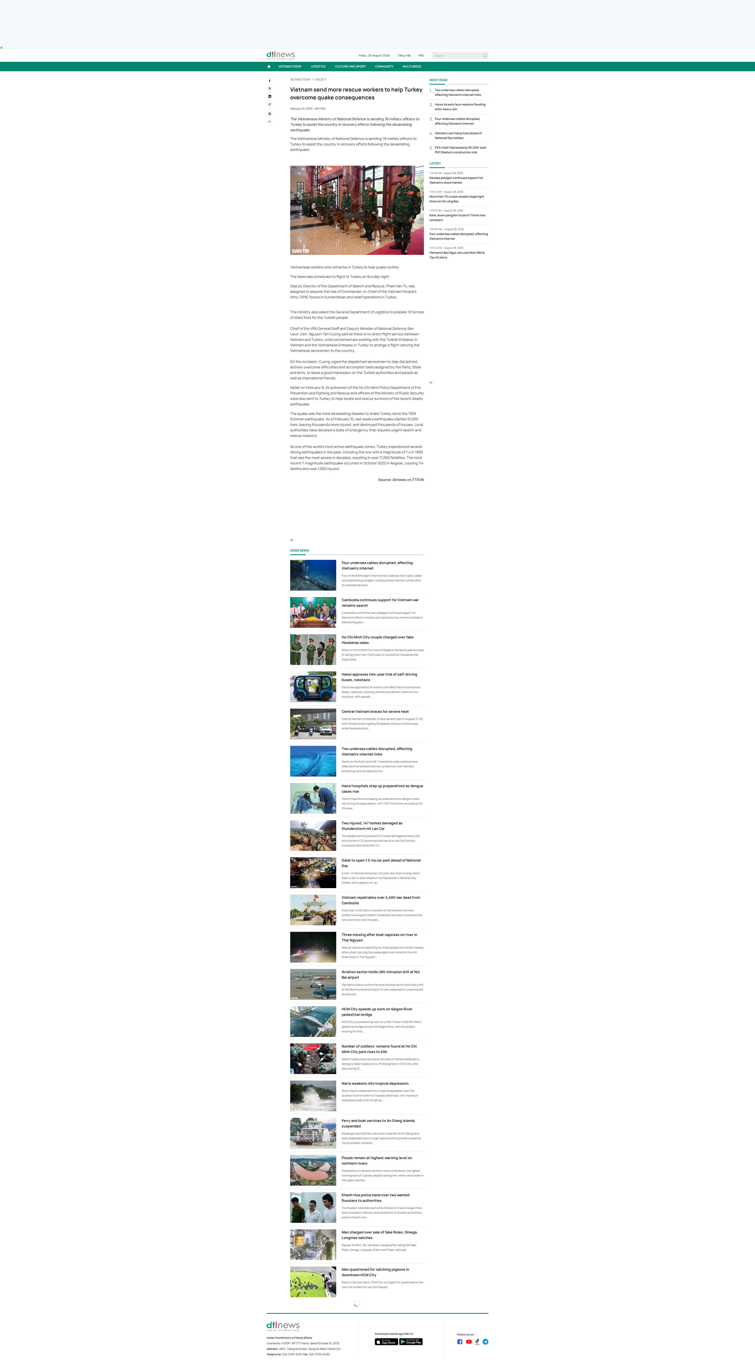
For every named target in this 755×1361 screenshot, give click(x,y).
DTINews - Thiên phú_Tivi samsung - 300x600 (459, 270)
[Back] (270, 121)
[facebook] (270, 81)
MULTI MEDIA (412, 66)
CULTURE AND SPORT (350, 66)
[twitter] (270, 88)
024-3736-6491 (292, 1354)
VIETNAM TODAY (290, 66)
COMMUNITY (384, 66)
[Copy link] (270, 104)
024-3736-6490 (319, 1354)
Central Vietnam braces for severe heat (375, 711)
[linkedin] (270, 96)
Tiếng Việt (404, 55)
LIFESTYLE (318, 66)
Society (320, 79)
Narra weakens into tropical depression (375, 1083)
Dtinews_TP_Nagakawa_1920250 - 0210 (377, 2)
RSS (421, 55)
